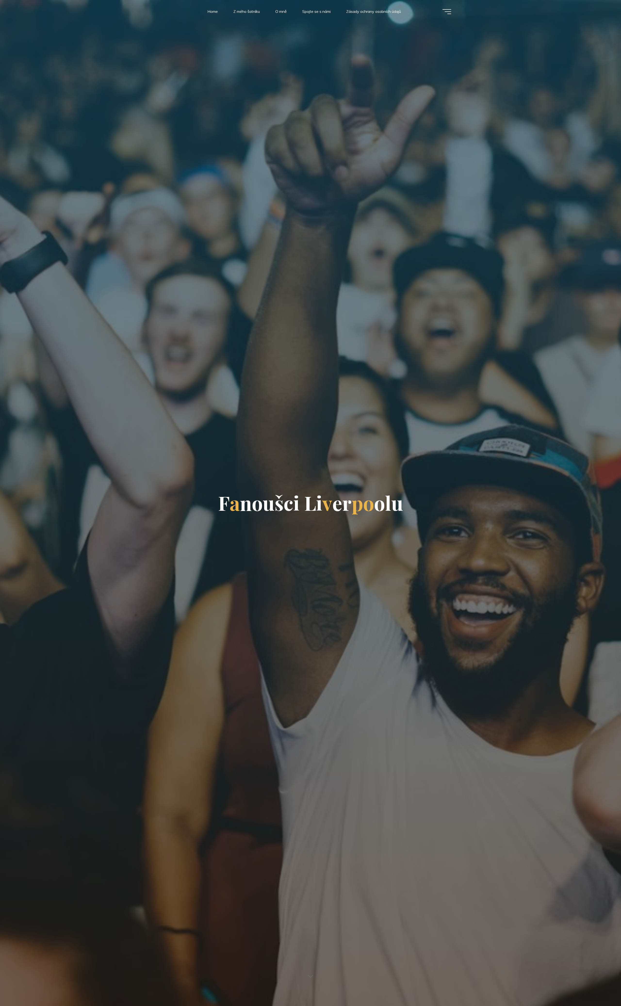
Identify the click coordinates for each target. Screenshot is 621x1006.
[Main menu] (446, 11)
